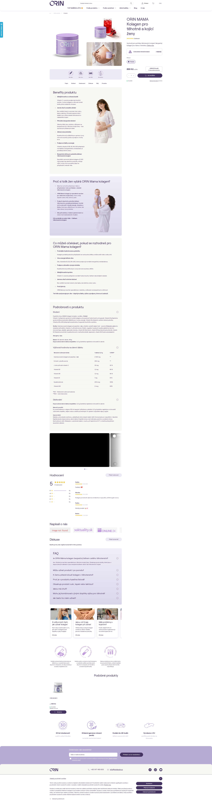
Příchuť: (129, 57)
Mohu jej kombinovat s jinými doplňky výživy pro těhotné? (79, 593)
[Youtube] (160, 769)
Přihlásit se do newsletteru (131, 754)
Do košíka (151, 75)
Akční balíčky (124, 8)
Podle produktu (92, 8)
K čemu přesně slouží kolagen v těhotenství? (73, 575)
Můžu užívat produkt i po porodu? (68, 570)
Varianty (59, 712)
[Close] (160, 778)
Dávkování (57, 400)
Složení (73, 83)
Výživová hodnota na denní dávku (68, 347)
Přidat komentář (113, 539)
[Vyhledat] (131, 3)
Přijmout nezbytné (149, 787)
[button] (84, 469)
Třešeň (132, 61)
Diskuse (91, 83)
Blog (135, 8)
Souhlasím (149, 783)
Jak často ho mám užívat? (64, 598)
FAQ (97, 83)
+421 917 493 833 (97, 769)
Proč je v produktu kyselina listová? (69, 579)
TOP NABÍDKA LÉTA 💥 (75, 8)
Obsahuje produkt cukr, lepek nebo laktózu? (73, 584)
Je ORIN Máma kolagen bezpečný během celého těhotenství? (80, 558)
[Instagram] (155, 769)
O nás (143, 8)
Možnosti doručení (154, 80)
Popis (66, 83)
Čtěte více (150, 45)
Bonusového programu (155, 70)
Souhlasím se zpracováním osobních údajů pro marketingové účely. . (94, 759)
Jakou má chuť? (60, 589)
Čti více (54, 635)
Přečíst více (107, 785)
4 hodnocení (137, 38)
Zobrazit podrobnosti (58, 799)
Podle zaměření (108, 8)
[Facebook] (150, 769)
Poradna (104, 83)
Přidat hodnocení (114, 475)
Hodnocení (82, 83)
